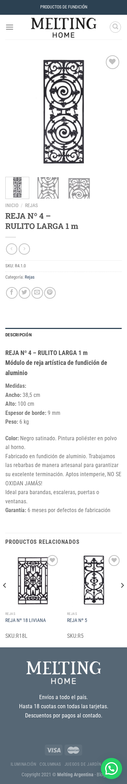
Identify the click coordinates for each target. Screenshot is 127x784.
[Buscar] (115, 27)
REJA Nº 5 (77, 620)
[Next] (110, 111)
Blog (101, 775)
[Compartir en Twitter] (24, 293)
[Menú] (9, 27)
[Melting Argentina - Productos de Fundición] (63, 27)
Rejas (31, 205)
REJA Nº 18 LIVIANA (25, 620)
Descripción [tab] (18, 334)
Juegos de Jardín (83, 764)
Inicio (11, 205)
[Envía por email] (37, 293)
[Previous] (16, 111)
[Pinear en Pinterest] (50, 293)
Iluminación (23, 764)
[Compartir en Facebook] (12, 293)
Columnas (50, 764)
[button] (111, 768)
